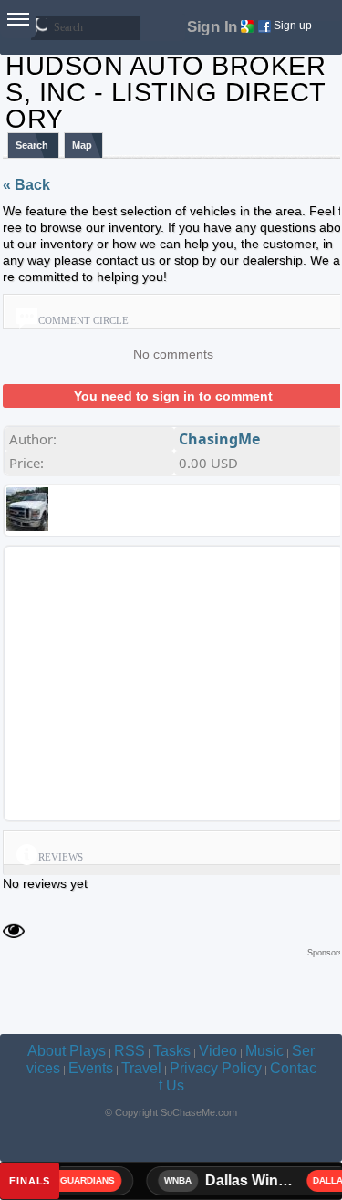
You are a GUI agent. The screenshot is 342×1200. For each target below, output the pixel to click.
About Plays (66, 1051)
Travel (141, 1068)
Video (218, 1051)
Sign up (293, 25)
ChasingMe (219, 439)
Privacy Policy (216, 1068)
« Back (26, 185)
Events (90, 1068)
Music (264, 1051)
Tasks (172, 1051)
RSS (129, 1051)
